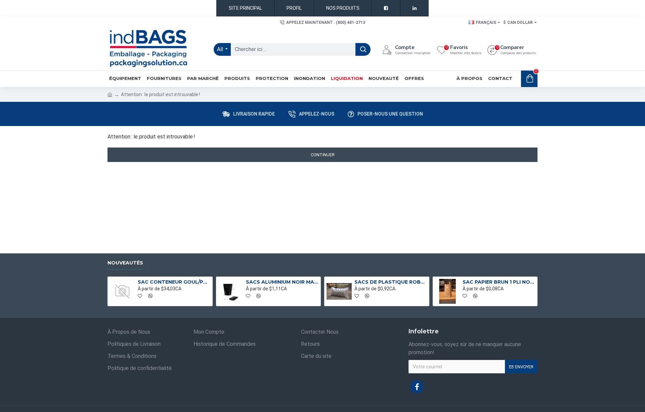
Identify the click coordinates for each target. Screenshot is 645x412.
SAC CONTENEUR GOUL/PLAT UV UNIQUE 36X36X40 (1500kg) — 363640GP (174, 282)
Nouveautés (125, 263)
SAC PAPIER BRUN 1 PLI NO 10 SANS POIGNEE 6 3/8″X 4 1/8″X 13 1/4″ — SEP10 (499, 282)
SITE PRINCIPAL (245, 8)
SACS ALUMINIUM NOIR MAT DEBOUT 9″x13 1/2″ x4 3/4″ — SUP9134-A (282, 282)
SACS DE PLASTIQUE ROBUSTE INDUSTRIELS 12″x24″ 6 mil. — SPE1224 (390, 282)
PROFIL (294, 8)
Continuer (323, 154)
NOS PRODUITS (342, 8)
